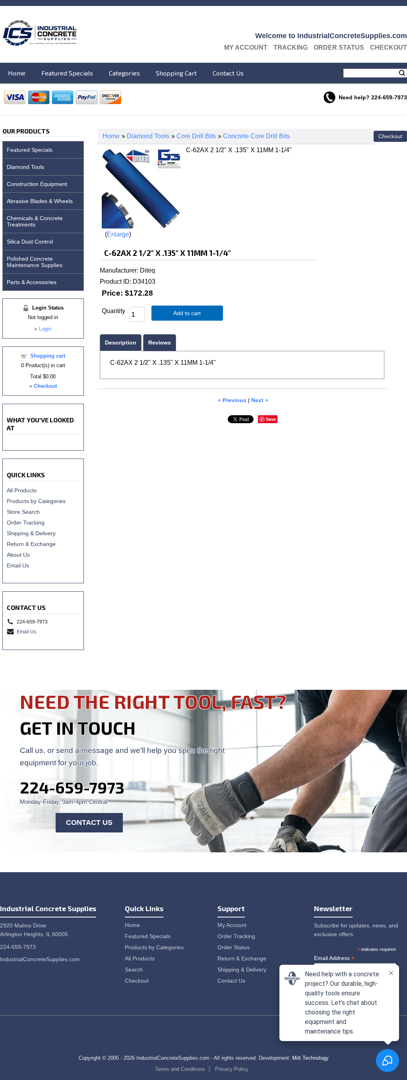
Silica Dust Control (30, 241)
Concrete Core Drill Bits (256, 136)
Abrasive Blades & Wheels (40, 201)
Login (45, 329)
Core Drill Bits (196, 136)
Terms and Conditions (180, 1069)
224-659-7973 (72, 787)
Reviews (159, 342)
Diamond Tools (148, 136)
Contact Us (228, 73)
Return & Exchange (31, 544)
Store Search (23, 512)
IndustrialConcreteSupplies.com (40, 959)
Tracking (290, 47)
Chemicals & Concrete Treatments (35, 221)
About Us (18, 555)
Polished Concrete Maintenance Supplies (34, 261)
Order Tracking (26, 522)
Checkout (388, 47)
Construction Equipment (37, 184)
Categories (124, 73)
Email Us (18, 565)
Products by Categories (36, 501)
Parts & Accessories (31, 282)
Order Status (339, 47)
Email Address (334, 958)
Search (402, 73)
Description (120, 342)
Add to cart (187, 313)
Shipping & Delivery (31, 533)
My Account (245, 47)
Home (16, 73)
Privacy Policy (231, 1069)
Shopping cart (47, 356)
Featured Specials (67, 73)
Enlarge (118, 234)
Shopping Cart (176, 73)
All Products (22, 490)
